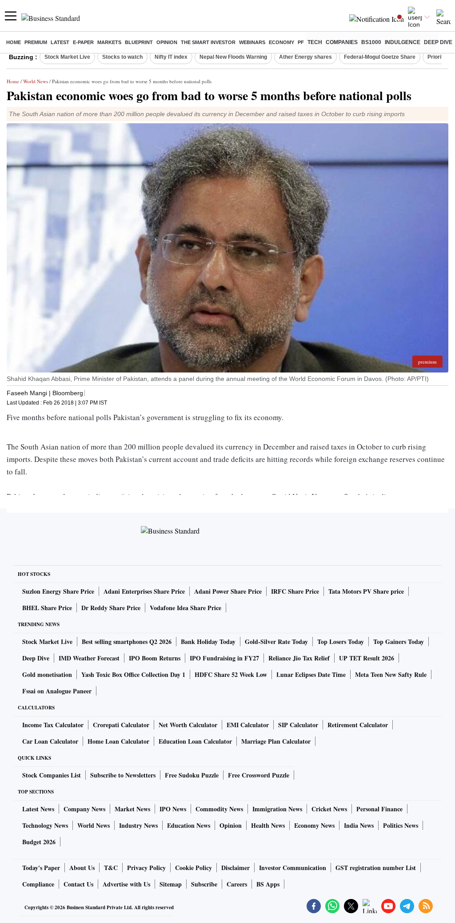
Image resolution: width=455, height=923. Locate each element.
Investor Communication (292, 867)
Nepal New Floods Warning (233, 57)
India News (359, 825)
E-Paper (83, 42)
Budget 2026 (39, 841)
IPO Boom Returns (154, 658)
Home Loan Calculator (118, 741)
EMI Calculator (248, 724)
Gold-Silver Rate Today (276, 641)
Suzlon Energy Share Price (58, 591)
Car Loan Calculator (50, 741)
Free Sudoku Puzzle (192, 775)
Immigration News (277, 809)
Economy (281, 42)
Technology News (45, 825)
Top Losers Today (340, 641)
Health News (268, 825)
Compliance (38, 884)
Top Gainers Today (398, 641)
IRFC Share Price (295, 591)
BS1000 (371, 42)
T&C (111, 867)
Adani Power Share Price (228, 591)
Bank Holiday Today (208, 641)
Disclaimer (235, 867)
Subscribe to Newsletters (123, 775)
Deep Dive (438, 42)
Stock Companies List (51, 775)
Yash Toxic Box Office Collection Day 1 (133, 674)
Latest (60, 42)
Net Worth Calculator (188, 724)
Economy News (314, 825)
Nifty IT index (171, 57)
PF (301, 42)
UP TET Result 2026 (366, 658)
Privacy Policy (146, 867)
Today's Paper (41, 867)
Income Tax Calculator (53, 724)
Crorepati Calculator (121, 724)
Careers (237, 884)
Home (13, 42)
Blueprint (139, 42)
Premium (35, 42)
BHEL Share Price (47, 607)
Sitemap (171, 884)
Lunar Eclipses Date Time (311, 674)
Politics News (400, 825)
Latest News (38, 809)
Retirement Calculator (357, 724)
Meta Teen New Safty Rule (391, 674)
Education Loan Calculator (195, 741)
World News (35, 81)
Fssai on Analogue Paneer (57, 691)
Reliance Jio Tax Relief (299, 658)
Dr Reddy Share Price (110, 607)
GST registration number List (375, 867)
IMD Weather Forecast (89, 658)
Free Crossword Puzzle (258, 775)
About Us (82, 867)
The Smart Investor (208, 42)
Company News (84, 809)
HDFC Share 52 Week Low (231, 674)
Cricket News (329, 809)
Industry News (138, 825)
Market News (132, 809)
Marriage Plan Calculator (276, 741)
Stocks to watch (122, 57)
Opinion (166, 42)
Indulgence (402, 42)
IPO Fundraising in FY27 (224, 658)
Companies (342, 42)
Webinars (252, 42)
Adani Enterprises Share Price (144, 591)
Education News (188, 825)
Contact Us (78, 884)
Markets (109, 42)
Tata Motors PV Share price (366, 591)
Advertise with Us (126, 884)
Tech (314, 42)
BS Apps (267, 884)
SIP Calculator (298, 724)
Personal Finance (379, 809)
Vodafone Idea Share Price (185, 607)
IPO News (173, 809)
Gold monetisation (47, 674)
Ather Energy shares (305, 57)
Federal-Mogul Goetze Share (379, 57)
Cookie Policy (193, 867)
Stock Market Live (67, 57)
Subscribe (204, 884)
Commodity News (219, 809)
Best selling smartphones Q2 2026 (127, 641)
